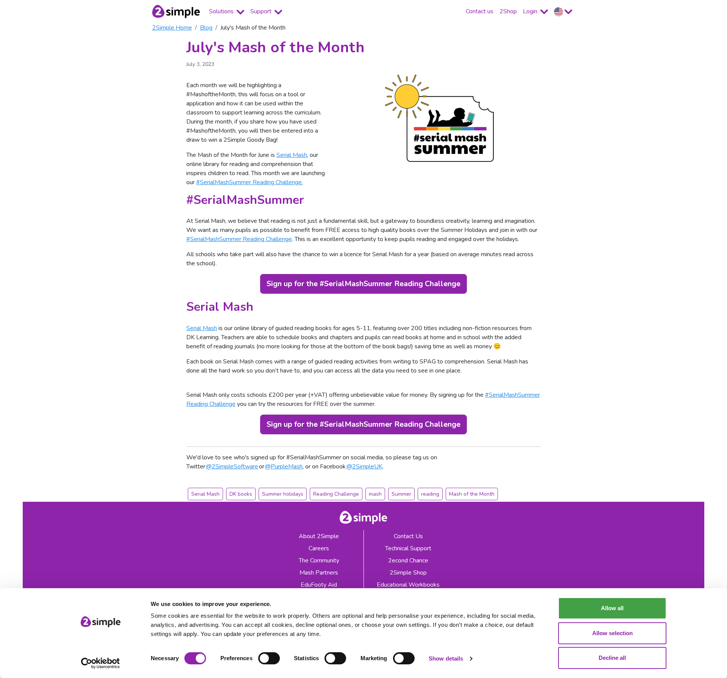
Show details (446, 658)
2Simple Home (172, 27)
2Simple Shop (408, 572)
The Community (319, 560)
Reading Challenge (336, 494)
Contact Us (408, 536)
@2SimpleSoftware (232, 466)
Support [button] (261, 11)
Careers (319, 548)
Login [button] (531, 11)
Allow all (612, 608)
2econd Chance (408, 560)
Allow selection (612, 633)
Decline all (612, 658)
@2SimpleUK (364, 466)
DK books (240, 494)
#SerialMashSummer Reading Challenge (239, 239)
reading (430, 494)
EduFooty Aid (319, 585)
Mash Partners (319, 572)
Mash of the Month (472, 494)
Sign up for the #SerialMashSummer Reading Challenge (363, 284)
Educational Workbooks (408, 585)
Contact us (479, 11)
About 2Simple (319, 536)
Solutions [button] (222, 11)
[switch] (269, 658)
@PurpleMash (284, 466)
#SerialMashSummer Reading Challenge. (249, 182)
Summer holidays (282, 494)
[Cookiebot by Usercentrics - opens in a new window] (100, 663)
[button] (563, 11)
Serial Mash (291, 155)
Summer (401, 494)
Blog (206, 27)
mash (375, 494)
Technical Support (408, 548)
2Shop (508, 11)
